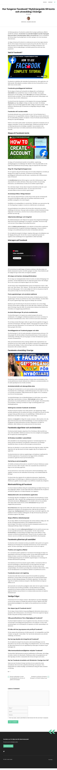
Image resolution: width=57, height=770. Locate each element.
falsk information (25, 564)
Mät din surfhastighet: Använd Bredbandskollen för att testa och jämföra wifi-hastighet (17, 678)
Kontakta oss (8, 746)
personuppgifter (45, 433)
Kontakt (50, 2)
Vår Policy (50, 759)
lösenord (14, 177)
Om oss (45, 2)
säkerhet (30, 164)
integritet (17, 419)
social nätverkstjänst (32, 34)
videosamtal (44, 318)
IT (9, 671)
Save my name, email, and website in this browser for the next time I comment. (28, 718)
